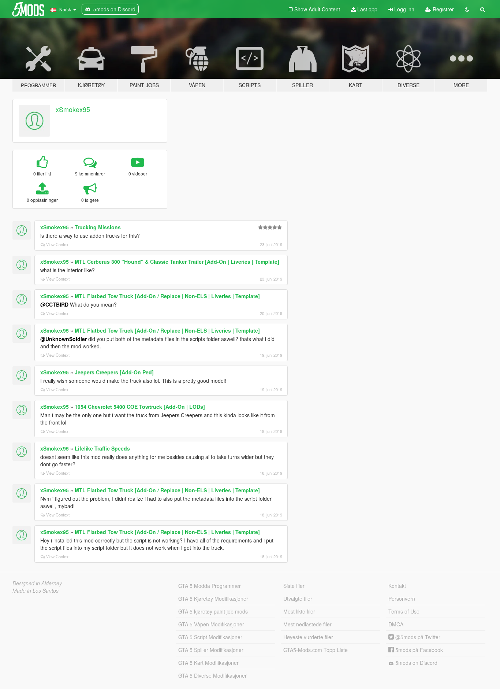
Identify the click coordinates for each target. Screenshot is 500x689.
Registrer (442, 9)
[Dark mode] (467, 9)
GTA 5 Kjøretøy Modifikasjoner (213, 598)
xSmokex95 (73, 109)
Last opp (366, 9)
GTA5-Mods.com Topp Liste (315, 649)
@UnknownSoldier (63, 338)
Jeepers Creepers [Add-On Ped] (114, 372)
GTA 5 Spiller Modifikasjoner (210, 649)
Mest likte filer (299, 611)
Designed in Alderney (37, 583)
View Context (58, 244)
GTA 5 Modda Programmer (209, 585)
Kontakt (397, 585)
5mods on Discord (415, 662)
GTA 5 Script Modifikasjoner (210, 637)
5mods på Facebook (418, 649)
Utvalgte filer (297, 598)
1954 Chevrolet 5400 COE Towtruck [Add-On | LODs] (140, 406)
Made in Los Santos (35, 590)
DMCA (395, 624)
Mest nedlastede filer (307, 624)
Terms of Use (403, 611)
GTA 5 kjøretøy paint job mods (213, 611)
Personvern (401, 598)
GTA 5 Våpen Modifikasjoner (211, 624)
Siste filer (294, 585)
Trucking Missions (98, 227)
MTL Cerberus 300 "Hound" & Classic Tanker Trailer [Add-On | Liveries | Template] (177, 261)
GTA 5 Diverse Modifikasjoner (212, 675)
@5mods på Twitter (417, 637)
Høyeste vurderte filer (308, 637)
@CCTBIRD (54, 304)
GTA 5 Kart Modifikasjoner (208, 662)
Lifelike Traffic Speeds (102, 448)
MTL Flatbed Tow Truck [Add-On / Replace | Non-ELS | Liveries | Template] (167, 296)
